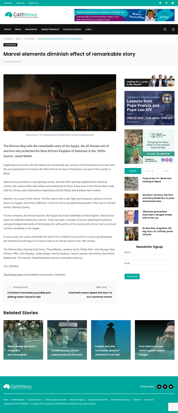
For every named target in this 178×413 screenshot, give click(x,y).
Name (128, 252)
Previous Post (20, 287)
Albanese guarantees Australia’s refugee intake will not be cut (157, 214)
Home (7, 29)
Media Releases (50, 29)
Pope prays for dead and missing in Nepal (157, 180)
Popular (149, 171)
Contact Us (33, 3)
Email (128, 263)
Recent (132, 171)
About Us (20, 3)
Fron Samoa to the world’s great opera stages (151, 350)
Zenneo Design (89, 404)
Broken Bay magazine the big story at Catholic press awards (158, 231)
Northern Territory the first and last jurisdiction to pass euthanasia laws (158, 198)
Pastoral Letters (72, 29)
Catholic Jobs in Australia (55, 400)
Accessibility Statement (98, 400)
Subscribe (132, 276)
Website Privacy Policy (120, 400)
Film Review (10, 45)
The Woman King (12, 274)
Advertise (8, 3)
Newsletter (31, 29)
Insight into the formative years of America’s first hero (107, 350)
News (18, 29)
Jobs (88, 29)
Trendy (166, 171)
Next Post (101, 287)
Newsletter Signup (77, 400)
